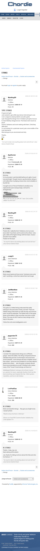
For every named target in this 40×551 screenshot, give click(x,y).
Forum (37, 14)
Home (2, 14)
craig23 (10, 256)
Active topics (5, 68)
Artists (12, 14)
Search (9, 18)
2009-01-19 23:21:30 (31, 255)
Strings (4, 72)
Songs (7, 14)
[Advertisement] (20, 41)
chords (25, 547)
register (14, 85)
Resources (30, 14)
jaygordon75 (12, 336)
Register (15, 18)
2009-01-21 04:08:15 (31, 431)
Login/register (22, 10)
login (8, 85)
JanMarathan (12, 290)
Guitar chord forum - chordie (10, 76)
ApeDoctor (12, 155)
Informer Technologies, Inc (30, 484)
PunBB (11, 484)
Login (21, 18)
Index (3, 18)
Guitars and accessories (27, 76)
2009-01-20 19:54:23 (31, 387)
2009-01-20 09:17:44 (31, 288)
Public (18, 14)
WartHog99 (12, 97)
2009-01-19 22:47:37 (31, 211)
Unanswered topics (18, 68)
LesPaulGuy (12, 389)
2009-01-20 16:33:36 (31, 334)
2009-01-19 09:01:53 (31, 153)
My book (23, 14)
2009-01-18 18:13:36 (31, 96)
